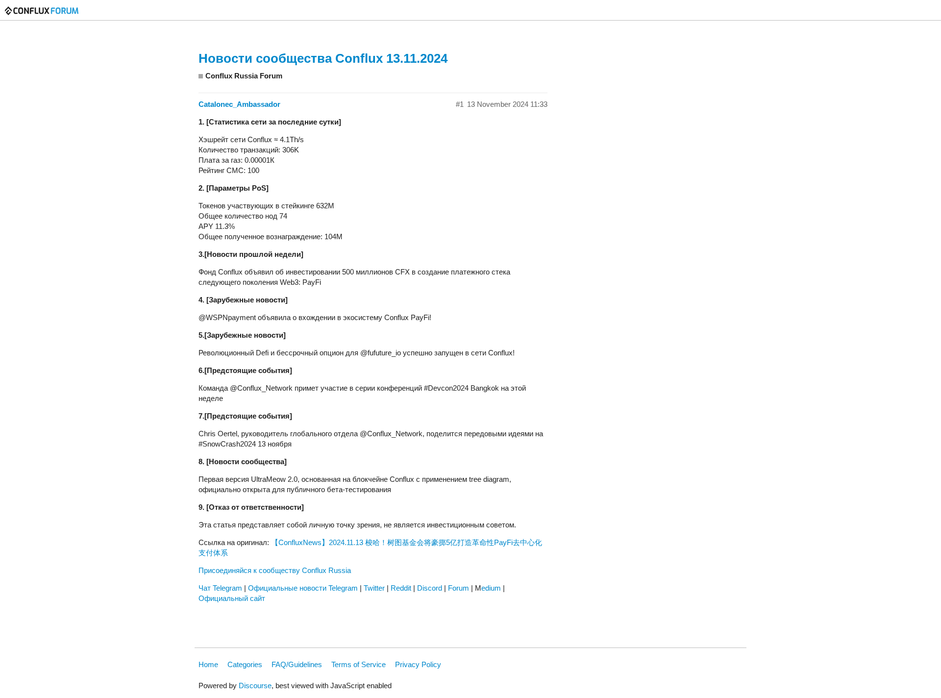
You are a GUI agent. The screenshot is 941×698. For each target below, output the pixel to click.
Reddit (401, 588)
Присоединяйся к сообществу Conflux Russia (274, 570)
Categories (244, 664)
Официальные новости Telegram (303, 588)
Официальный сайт (231, 598)
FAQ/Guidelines (297, 664)
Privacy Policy (418, 664)
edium (491, 588)
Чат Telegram (220, 588)
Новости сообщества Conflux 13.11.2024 (322, 58)
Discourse (255, 685)
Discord (429, 588)
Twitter (374, 588)
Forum (458, 588)
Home (208, 664)
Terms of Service (358, 664)
